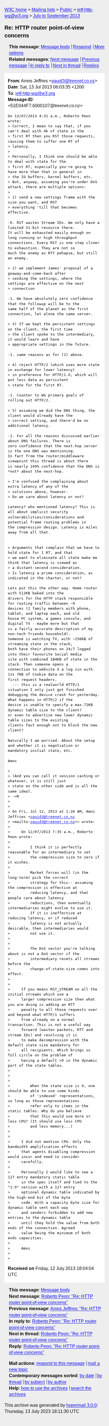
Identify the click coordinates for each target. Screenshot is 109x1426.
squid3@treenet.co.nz (73, 80)
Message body (55, 46)
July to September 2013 (56, 15)
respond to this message (60, 1363)
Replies (91, 65)
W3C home (15, 9)
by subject (35, 1382)
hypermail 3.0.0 (81, 1405)
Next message (64, 59)
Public (66, 9)
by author (57, 1382)
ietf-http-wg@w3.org (35, 93)
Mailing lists (43, 9)
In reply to (39, 65)
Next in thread (66, 65)
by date (87, 1375)
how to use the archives (44, 1388)
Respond (82, 46)
